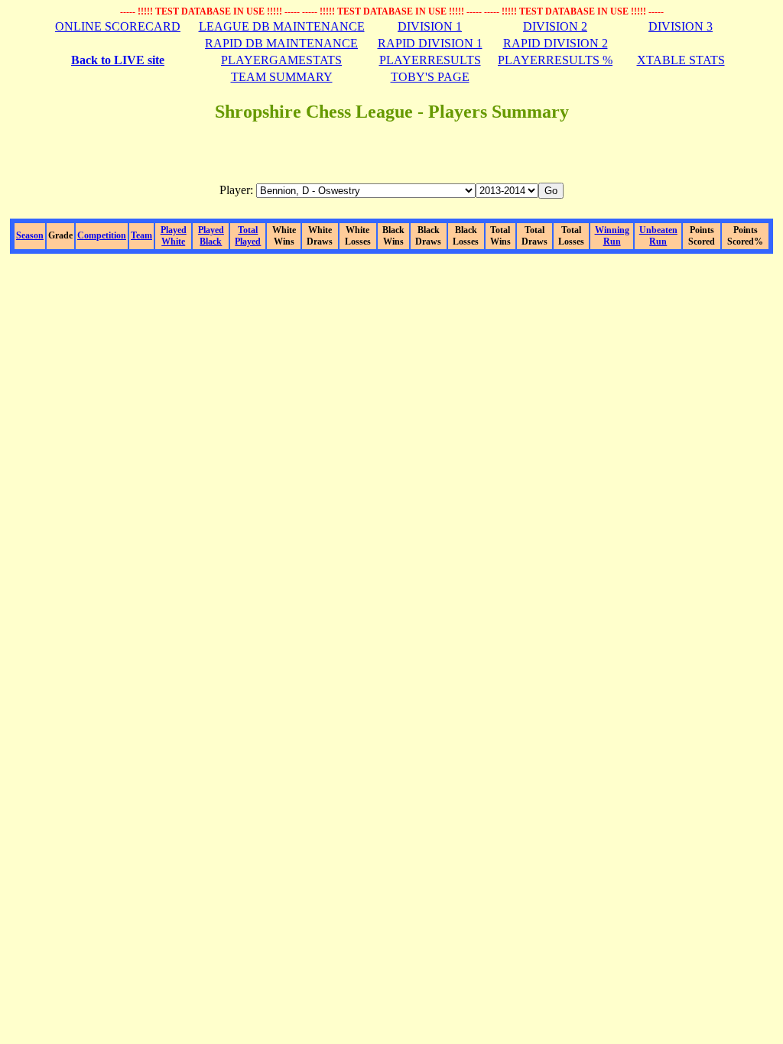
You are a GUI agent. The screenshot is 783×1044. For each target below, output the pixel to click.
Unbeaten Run (658, 236)
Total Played (248, 236)
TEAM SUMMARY (282, 76)
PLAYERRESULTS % (555, 59)
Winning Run (612, 236)
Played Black (211, 236)
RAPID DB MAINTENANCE (281, 43)
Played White (174, 236)
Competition (101, 235)
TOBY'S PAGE (430, 76)
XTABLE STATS (681, 59)
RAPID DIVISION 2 (555, 43)
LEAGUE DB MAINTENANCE (282, 26)
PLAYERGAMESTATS (281, 59)
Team (141, 235)
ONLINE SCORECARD (117, 26)
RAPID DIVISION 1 (430, 43)
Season (30, 235)
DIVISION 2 (555, 26)
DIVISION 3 (680, 26)
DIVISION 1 (430, 26)
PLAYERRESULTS (430, 59)
